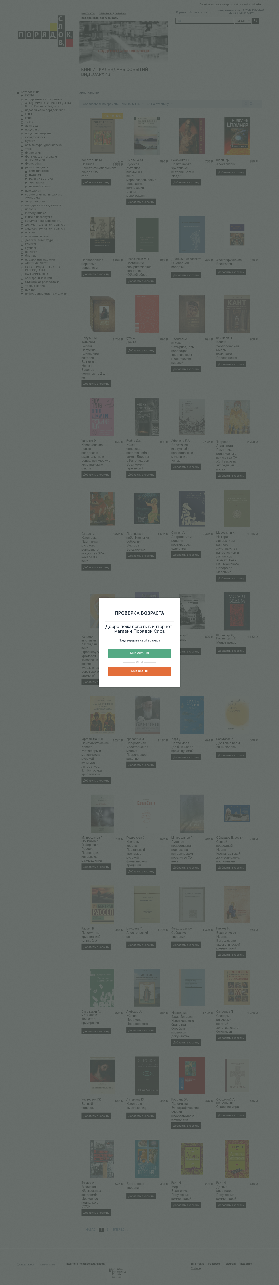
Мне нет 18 (139, 671)
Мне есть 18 (139, 653)
